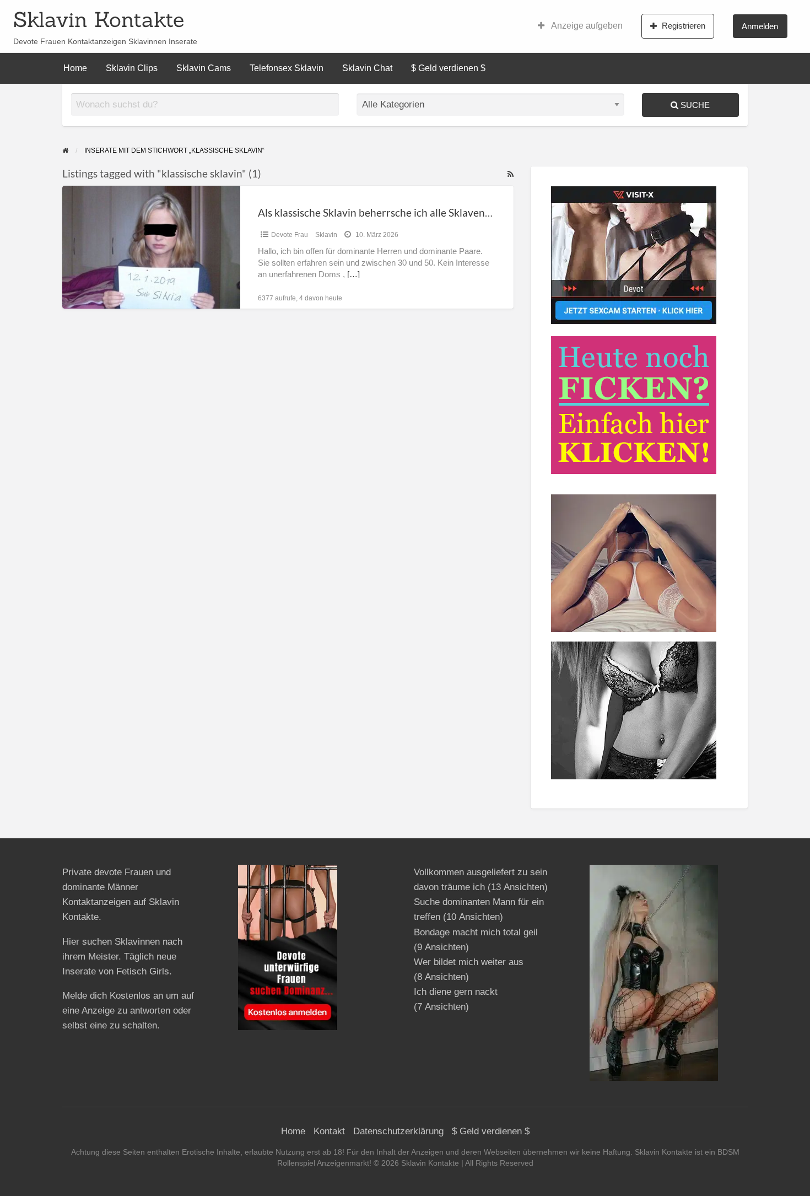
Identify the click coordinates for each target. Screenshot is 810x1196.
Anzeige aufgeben (586, 25)
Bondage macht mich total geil (476, 932)
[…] (353, 274)
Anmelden (760, 26)
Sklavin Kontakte (98, 19)
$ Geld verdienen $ (448, 68)
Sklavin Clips (132, 68)
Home (75, 68)
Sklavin (326, 235)
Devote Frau (289, 235)
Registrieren (683, 25)
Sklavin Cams (203, 68)
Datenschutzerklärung (398, 1131)
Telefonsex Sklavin (286, 68)
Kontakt (329, 1131)
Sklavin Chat (367, 68)
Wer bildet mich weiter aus (468, 962)
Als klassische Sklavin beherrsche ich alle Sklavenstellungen (395, 212)
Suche (694, 105)
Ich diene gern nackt (456, 992)
